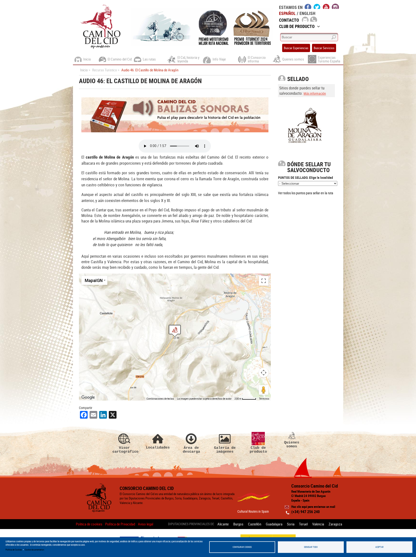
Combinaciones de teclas (160, 398)
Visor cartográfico (124, 450)
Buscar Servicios (324, 48)
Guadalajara (274, 524)
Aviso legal (145, 524)
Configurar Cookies (242, 547)
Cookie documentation (34, 549)
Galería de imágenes (225, 450)
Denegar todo (311, 547)
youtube (326, 6)
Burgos (238, 524)
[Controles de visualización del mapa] (263, 372)
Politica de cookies (89, 524)
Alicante (223, 524)
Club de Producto (297, 26)
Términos (264, 398)
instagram (335, 6)
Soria (290, 524)
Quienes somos (291, 444)
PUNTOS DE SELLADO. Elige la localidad (305, 177)
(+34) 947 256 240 (305, 511)
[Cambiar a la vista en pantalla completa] (263, 281)
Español (287, 13)
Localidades (158, 447)
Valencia (318, 524)
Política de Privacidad (120, 524)
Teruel (303, 524)
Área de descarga (191, 450)
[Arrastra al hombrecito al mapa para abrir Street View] (263, 390)
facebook (308, 6)
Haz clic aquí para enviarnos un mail (313, 506)
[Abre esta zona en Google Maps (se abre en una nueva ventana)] (88, 397)
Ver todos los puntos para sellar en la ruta (305, 193)
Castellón (254, 524)
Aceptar (379, 547)
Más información (315, 93)
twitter (317, 6)
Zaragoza (335, 524)
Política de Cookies (14, 549)
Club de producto (258, 450)
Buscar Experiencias (296, 48)
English (307, 13)
